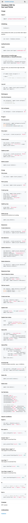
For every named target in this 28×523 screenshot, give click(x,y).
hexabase (3, 513)
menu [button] (2, 2)
